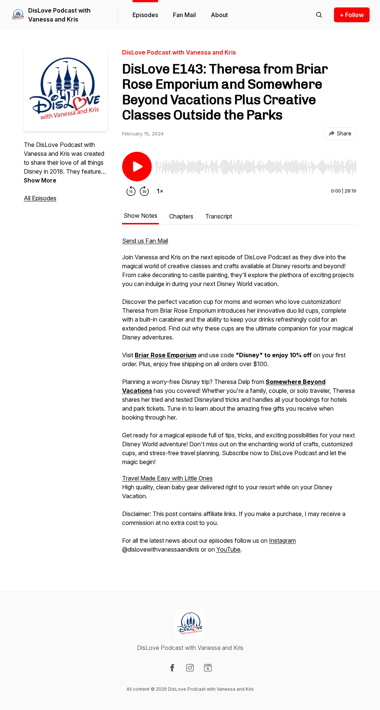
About (219, 15)
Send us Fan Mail (145, 240)
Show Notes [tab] (140, 215)
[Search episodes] (319, 14)
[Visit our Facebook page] (172, 667)
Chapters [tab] (181, 216)
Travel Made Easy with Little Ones (167, 478)
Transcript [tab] (218, 216)
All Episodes (40, 198)
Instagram (282, 540)
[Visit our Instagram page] (190, 667)
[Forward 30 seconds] (144, 191)
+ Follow (352, 15)
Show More (40, 180)
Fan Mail (184, 15)
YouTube (228, 549)
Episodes (145, 15)
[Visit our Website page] (208, 667)
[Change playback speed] (160, 191)
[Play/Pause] (137, 166)
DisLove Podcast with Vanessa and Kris (59, 15)
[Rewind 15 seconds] (131, 191)
